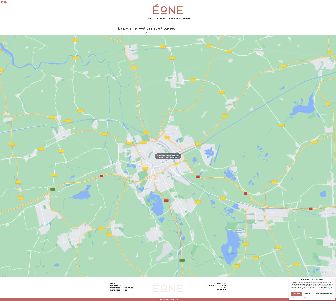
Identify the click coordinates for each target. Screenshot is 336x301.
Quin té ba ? (172, 299)
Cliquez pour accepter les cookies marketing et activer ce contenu (168, 156)
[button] (332, 279)
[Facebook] (2, 2)
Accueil (149, 19)
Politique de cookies (298, 298)
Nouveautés (160, 19)
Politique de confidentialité (310, 298)
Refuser (308, 294)
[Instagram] (5, 2)
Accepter (296, 294)
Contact (186, 19)
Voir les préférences (324, 294)
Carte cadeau (174, 19)
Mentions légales (117, 286)
